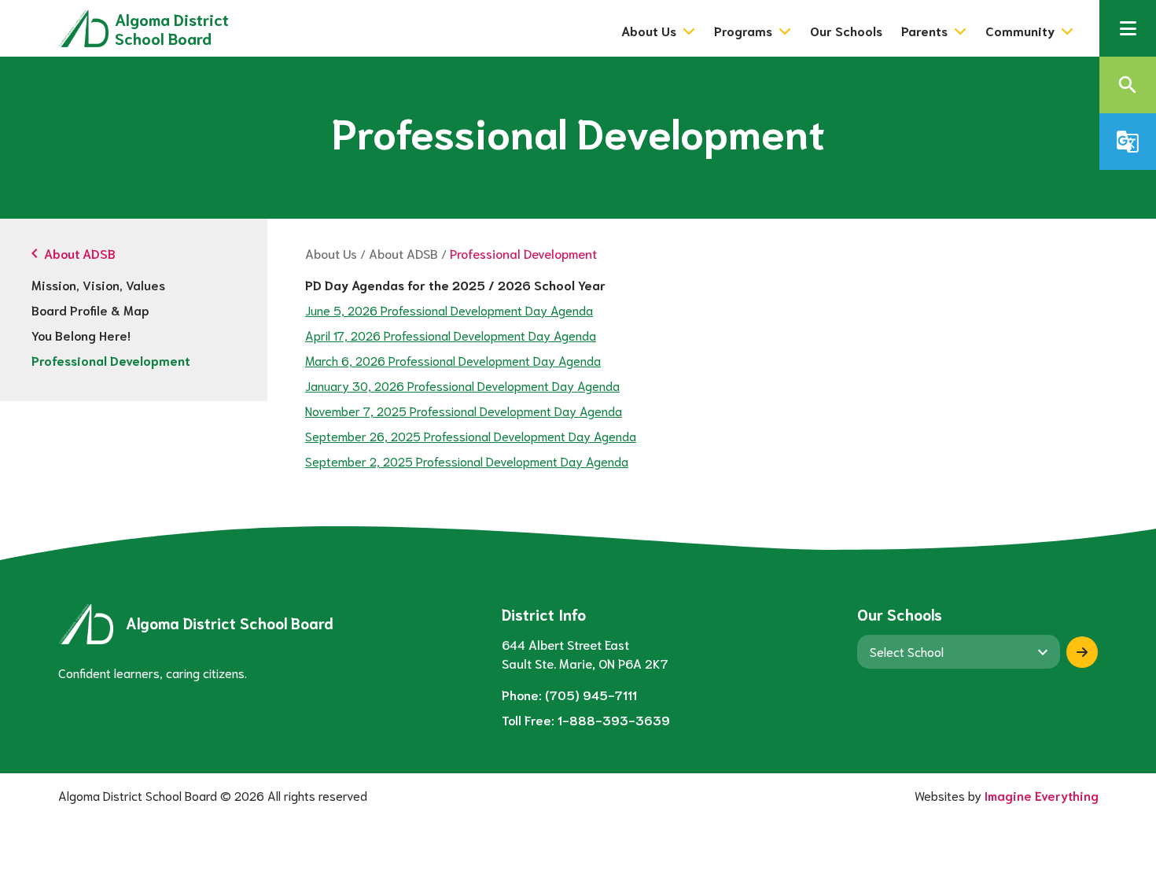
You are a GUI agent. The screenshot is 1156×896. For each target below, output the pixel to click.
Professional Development (110, 360)
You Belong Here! (81, 334)
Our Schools (846, 30)
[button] (1127, 28)
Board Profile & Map (90, 309)
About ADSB (403, 253)
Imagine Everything (1042, 795)
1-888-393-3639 (614, 719)
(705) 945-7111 (591, 694)
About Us (331, 253)
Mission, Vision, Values (98, 284)
